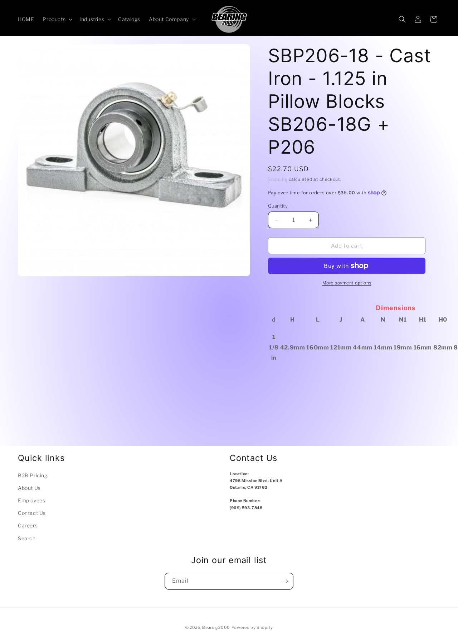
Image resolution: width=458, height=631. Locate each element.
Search (27, 538)
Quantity (278, 206)
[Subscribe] (285, 581)
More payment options (346, 282)
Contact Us (32, 513)
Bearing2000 (216, 627)
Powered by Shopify (252, 627)
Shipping (278, 179)
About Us (29, 488)
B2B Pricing (33, 475)
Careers (28, 525)
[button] (56, 19)
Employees (31, 500)
